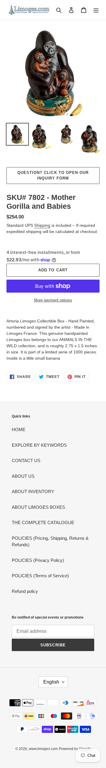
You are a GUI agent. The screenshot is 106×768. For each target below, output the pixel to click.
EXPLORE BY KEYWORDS (39, 445)
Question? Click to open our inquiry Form (53, 175)
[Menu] (96, 10)
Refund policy (25, 591)
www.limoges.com (43, 749)
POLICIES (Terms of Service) (40, 575)
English (51, 681)
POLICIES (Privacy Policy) (38, 560)
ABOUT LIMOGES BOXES (38, 507)
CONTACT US (26, 460)
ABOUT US (23, 476)
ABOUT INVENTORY (33, 491)
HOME (18, 429)
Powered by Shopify (75, 749)
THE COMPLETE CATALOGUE (43, 522)
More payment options (53, 300)
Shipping (42, 225)
